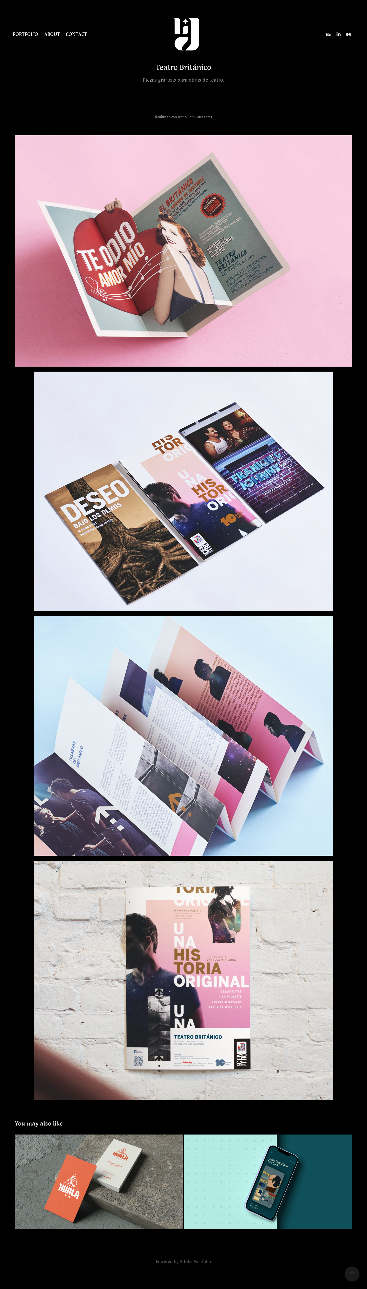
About (52, 34)
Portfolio (25, 34)
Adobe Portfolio (195, 1261)
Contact (76, 34)
